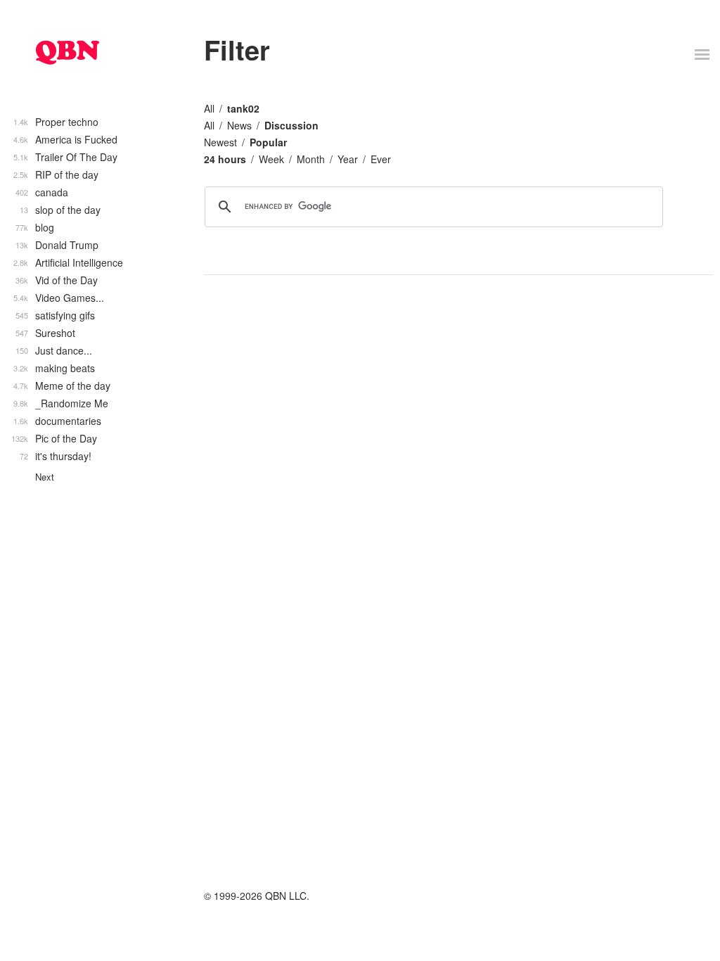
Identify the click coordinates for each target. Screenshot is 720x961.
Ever (381, 159)
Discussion (291, 125)
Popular (268, 142)
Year (348, 159)
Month (311, 159)
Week (271, 159)
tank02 (243, 108)
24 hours (225, 159)
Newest (220, 142)
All (209, 108)
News (239, 125)
